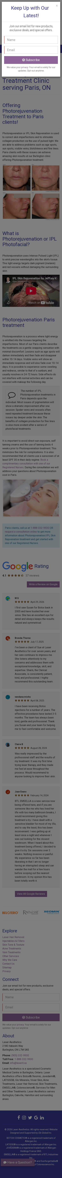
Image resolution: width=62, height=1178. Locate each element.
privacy (24, 67)
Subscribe (32, 60)
